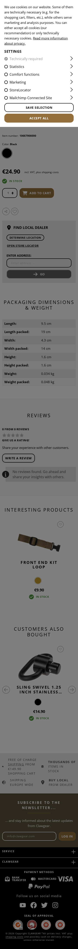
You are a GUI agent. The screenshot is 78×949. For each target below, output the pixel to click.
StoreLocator (20, 90)
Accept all (39, 118)
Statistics (17, 66)
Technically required (26, 58)
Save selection (39, 107)
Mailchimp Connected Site (31, 97)
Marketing (18, 82)
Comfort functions (24, 74)
